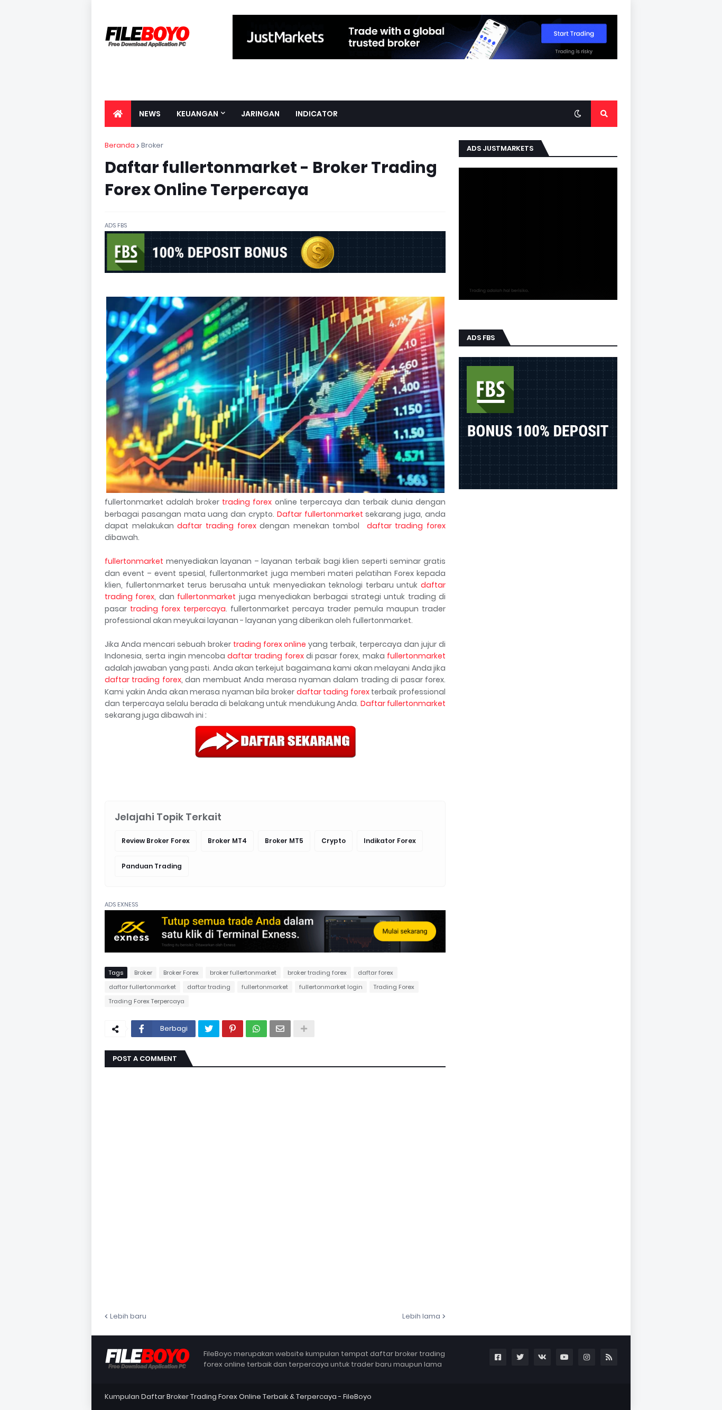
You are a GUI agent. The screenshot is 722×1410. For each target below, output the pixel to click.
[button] (577, 113)
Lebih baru (128, 1316)
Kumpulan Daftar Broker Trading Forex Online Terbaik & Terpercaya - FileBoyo (238, 1396)
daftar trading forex (216, 525)
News (150, 113)
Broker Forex (181, 972)
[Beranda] (118, 113)
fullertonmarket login (331, 987)
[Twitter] (208, 1028)
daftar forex (375, 972)
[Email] (280, 1028)
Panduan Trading (152, 866)
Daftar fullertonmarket (320, 514)
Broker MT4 (227, 840)
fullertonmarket (134, 561)
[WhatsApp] (256, 1028)
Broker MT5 (284, 840)
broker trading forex (317, 972)
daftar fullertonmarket (142, 987)
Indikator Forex (390, 840)
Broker (152, 145)
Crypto (333, 840)
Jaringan (260, 113)
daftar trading (208, 987)
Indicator (316, 113)
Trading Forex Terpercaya (146, 1001)
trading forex (247, 502)
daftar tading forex (333, 691)
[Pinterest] (232, 1028)
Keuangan (197, 113)
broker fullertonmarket (243, 972)
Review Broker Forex (156, 840)
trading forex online (270, 644)
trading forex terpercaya (178, 608)
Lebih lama (421, 1316)
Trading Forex (394, 987)
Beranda (120, 145)
